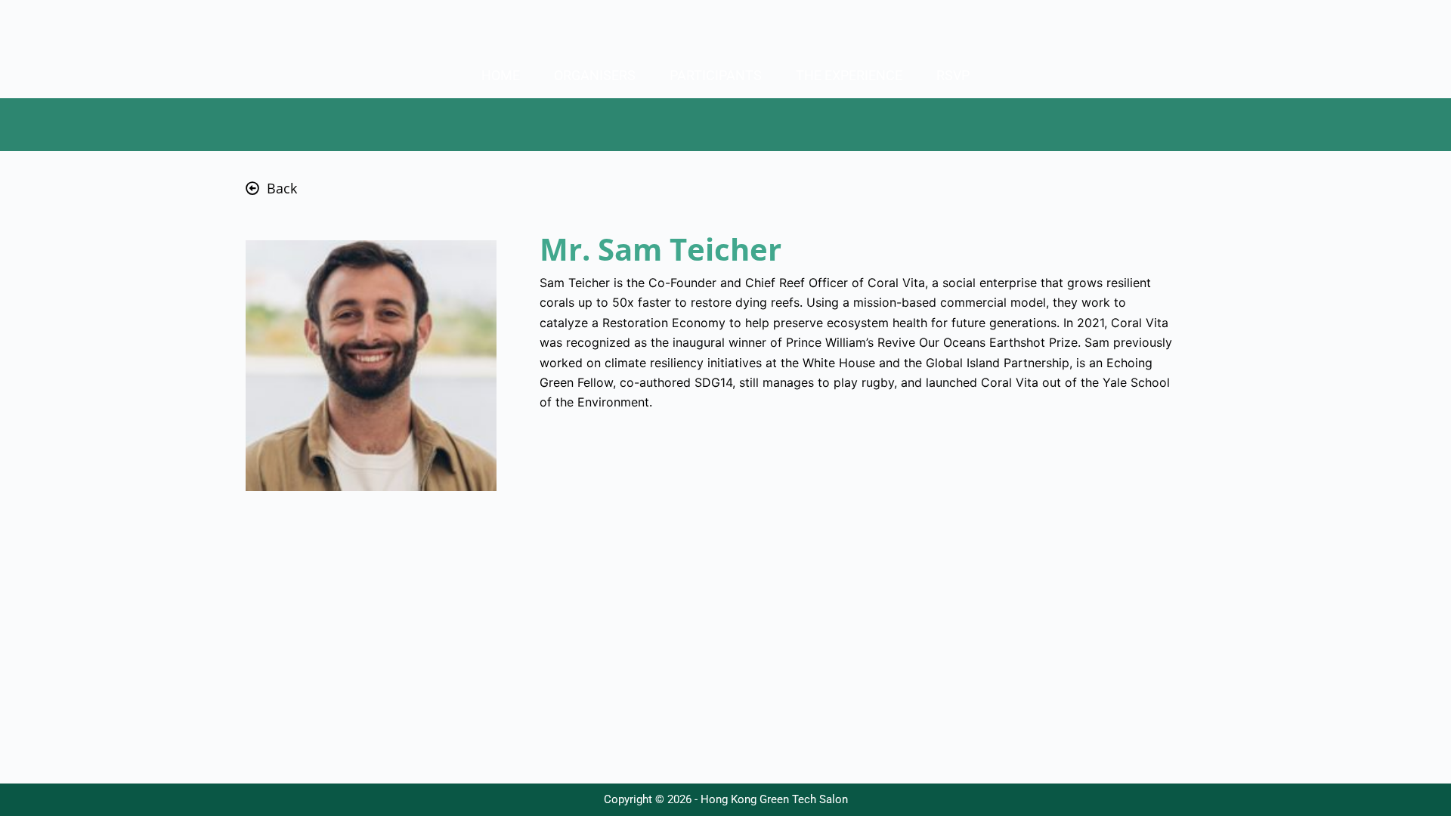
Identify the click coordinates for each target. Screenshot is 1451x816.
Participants (716, 75)
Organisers (595, 75)
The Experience (849, 75)
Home (500, 75)
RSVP (953, 75)
